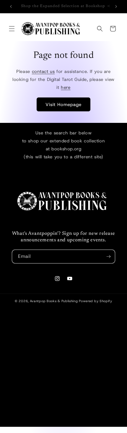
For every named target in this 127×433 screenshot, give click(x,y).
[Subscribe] (108, 256)
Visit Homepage (63, 105)
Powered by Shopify (95, 301)
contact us (43, 71)
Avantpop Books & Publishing (54, 301)
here (65, 87)
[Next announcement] (116, 6)
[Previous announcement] (10, 6)
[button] (11, 28)
